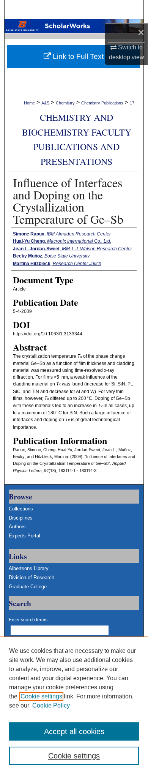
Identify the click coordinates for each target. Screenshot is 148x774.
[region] (74, 705)
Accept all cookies (74, 731)
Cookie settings (41, 696)
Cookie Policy (51, 705)
